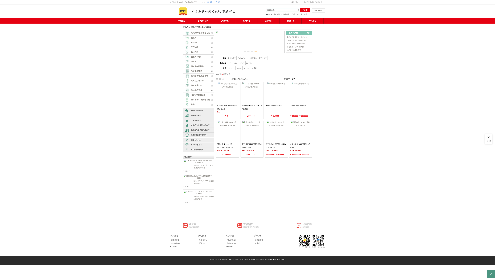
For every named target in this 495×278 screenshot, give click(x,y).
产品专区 (225, 21)
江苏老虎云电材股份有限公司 (312, 2)
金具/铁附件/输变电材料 (200, 100)
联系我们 (258, 243)
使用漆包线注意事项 (294, 50)
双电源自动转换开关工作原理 (297, 40)
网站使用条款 (231, 240)
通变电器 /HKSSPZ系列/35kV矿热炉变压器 (276, 145)
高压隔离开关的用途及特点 (296, 44)
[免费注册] (217, 2)
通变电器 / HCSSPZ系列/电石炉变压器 (300, 145)
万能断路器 (285, 14)
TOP (490, 273)
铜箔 (297, 14)
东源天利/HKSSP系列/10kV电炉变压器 (252, 107)
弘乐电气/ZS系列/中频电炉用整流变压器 (227, 107)
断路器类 (194, 43)
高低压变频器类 (197, 66)
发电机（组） (196, 57)
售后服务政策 (175, 243)
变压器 (292, 14)
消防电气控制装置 (198, 95)
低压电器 (194, 47)
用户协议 (230, 246)
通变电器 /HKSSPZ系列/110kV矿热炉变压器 (225, 145)
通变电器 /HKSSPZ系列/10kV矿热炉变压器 (252, 145)
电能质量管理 (196, 71)
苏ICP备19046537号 (277, 259)
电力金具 (304, 14)
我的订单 (294, 2)
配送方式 (202, 243)
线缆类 (193, 38)
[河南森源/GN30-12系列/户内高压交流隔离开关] (198, 192)
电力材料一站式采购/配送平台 (187, 2)
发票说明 (174, 246)
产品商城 (186, 27)
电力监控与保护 (197, 81)
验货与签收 (203, 240)
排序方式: (287, 79)
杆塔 (193, 104)
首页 (192, 27)
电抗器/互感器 (196, 90)
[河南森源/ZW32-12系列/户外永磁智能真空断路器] (198, 161)
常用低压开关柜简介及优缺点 (297, 37)
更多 (308, 33)
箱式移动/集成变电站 (199, 76)
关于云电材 (259, 240)
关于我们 (268, 21)
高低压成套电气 (197, 85)
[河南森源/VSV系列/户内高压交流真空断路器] (198, 177)
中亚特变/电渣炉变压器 (274, 106)
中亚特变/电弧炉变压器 (298, 106)
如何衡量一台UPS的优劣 (295, 47)
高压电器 (194, 52)
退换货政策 (175, 240)
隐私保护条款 (231, 243)
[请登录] (210, 2)
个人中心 (312, 21)
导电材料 (277, 14)
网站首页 (181, 21)
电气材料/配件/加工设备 (200, 33)
